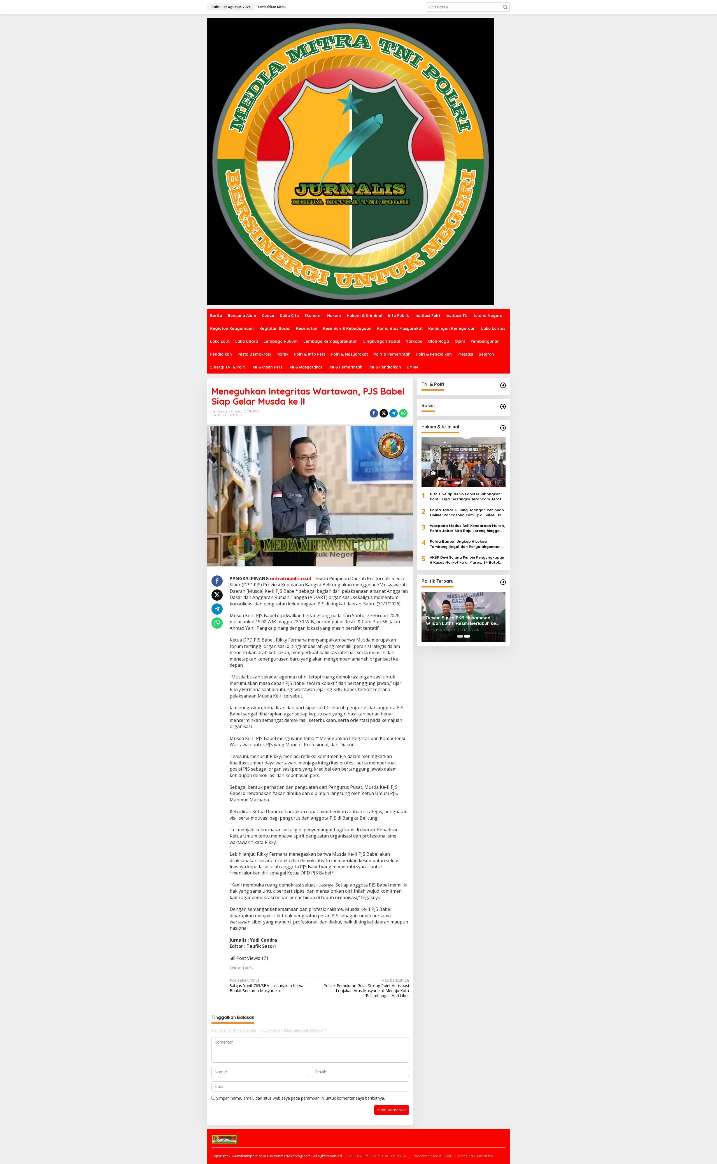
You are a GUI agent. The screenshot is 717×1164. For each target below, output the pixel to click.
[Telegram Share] (393, 413)
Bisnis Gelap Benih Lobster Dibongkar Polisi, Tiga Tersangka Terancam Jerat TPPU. (465, 496)
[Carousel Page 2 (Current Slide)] (467, 636)
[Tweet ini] (384, 413)
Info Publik (219, 415)
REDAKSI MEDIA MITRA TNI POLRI (377, 1156)
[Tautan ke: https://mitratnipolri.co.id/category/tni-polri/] (503, 385)
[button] (505, 7)
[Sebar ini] (374, 413)
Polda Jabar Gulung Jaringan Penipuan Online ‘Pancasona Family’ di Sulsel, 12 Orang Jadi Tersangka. (467, 512)
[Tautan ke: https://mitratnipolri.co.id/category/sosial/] (503, 406)
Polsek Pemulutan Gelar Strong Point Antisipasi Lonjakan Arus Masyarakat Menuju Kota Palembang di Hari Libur (366, 988)
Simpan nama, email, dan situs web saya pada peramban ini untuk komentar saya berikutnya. (300, 1098)
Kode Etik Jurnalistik (475, 1156)
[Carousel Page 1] (460, 636)
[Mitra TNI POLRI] (350, 161)
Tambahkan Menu (271, 6)
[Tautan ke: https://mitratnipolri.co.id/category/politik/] (503, 582)
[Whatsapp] (403, 413)
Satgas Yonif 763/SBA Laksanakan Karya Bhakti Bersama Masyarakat (266, 985)
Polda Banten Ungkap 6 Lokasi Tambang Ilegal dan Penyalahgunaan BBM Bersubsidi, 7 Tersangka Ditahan (465, 544)
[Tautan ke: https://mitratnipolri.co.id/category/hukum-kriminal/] (503, 427)
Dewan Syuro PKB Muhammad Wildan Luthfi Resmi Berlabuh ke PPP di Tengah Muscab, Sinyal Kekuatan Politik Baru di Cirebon (461, 621)
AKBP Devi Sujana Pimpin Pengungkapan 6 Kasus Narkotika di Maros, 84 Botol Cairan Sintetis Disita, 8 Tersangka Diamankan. (467, 560)
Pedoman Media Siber (432, 1156)
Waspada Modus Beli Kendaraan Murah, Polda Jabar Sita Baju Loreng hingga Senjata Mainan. (467, 528)
